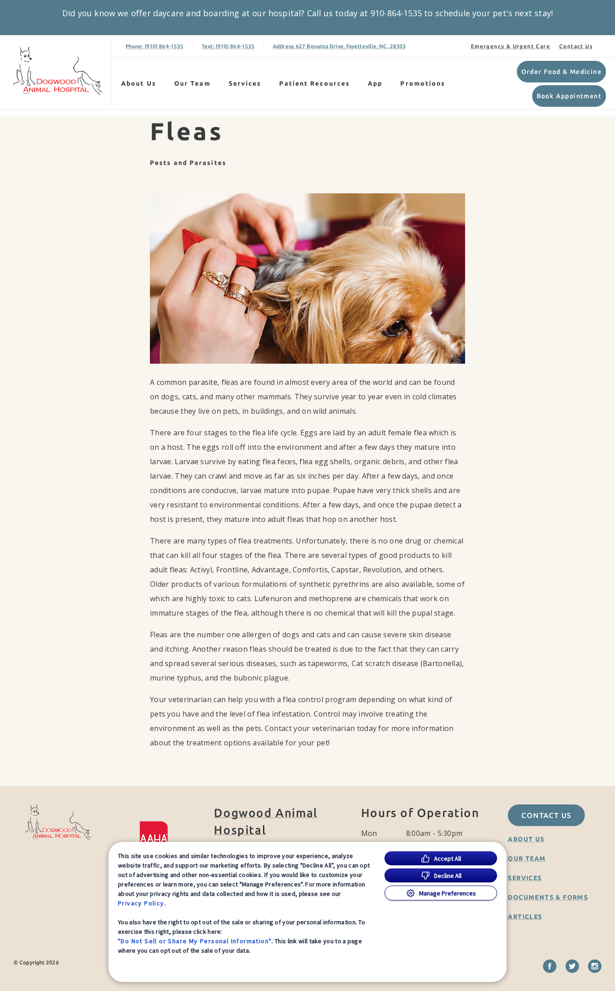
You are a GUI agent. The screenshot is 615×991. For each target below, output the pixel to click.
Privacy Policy (141, 903)
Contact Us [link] (575, 46)
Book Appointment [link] (569, 96)
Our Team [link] (192, 83)
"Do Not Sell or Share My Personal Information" (194, 941)
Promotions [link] (422, 83)
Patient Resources (314, 83)
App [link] (375, 83)
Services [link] (245, 83)
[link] (58, 70)
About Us (138, 83)
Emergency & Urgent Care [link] (510, 46)
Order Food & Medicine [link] (561, 71)
